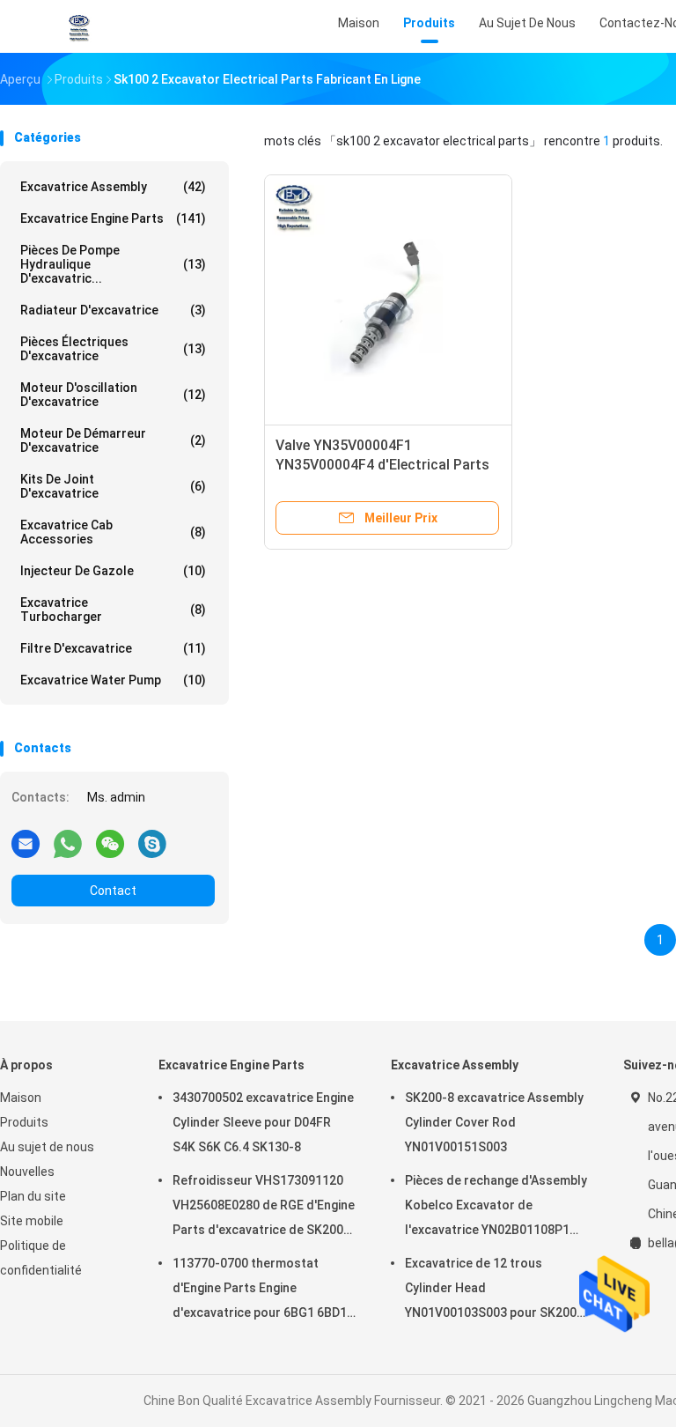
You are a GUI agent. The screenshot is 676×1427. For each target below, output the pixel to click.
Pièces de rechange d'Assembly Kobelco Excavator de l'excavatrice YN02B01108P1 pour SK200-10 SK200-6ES (496, 1207)
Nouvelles (27, 1172)
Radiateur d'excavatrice (113, 310)
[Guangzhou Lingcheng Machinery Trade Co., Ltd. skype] (152, 843)
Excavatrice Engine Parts (113, 218)
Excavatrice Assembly (113, 187)
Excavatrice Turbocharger (113, 609)
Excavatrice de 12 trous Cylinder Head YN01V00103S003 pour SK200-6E (493, 1290)
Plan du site (33, 1196)
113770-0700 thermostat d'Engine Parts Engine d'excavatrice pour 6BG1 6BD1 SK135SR (260, 1290)
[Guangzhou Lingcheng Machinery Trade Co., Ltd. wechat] (110, 843)
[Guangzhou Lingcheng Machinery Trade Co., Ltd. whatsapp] (68, 843)
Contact (113, 891)
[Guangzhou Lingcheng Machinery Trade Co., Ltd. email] (25, 843)
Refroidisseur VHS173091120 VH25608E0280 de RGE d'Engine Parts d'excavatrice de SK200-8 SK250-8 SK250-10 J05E (264, 1207)
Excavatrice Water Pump (113, 680)
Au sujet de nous (47, 1147)
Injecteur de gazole (113, 571)
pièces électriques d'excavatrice (113, 349)
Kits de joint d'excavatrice (113, 486)
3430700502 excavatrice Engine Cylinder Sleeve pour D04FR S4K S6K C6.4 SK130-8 (263, 1122)
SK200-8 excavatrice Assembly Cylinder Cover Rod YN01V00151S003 (494, 1122)
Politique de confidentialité (41, 1257)
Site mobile (31, 1221)
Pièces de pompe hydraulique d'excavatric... (113, 264)
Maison (20, 1098)
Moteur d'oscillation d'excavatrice (113, 395)
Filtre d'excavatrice (113, 648)
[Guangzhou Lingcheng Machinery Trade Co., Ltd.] (77, 26)
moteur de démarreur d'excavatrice (113, 440)
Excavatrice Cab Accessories (113, 532)
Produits (24, 1122)
